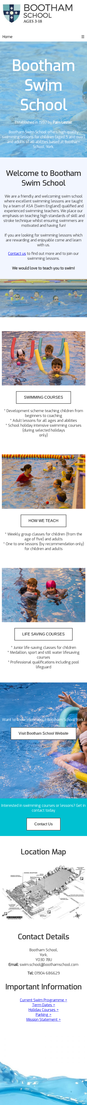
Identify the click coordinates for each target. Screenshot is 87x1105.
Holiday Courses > (44, 1009)
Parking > (44, 1014)
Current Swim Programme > (43, 1000)
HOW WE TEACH (43, 521)
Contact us (17, 253)
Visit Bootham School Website (43, 733)
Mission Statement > (43, 1019)
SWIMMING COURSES (43, 397)
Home (8, 36)
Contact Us (43, 824)
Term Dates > (43, 1005)
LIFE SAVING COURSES (43, 634)
